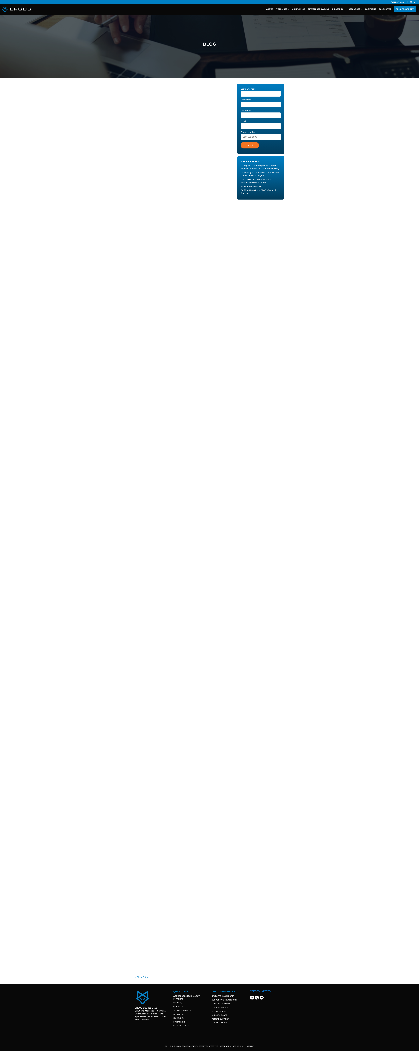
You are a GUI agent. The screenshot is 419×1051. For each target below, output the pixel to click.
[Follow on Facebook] (252, 998)
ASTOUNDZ (224, 1046)
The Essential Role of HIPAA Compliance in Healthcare (168, 953)
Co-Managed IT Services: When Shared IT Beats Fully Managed (173, 238)
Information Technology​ (146, 153)
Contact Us (385, 9)
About (269, 9)
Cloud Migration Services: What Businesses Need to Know (170, 326)
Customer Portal (221, 1007)
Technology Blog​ (182, 1010)
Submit (249, 145)
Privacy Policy (219, 1023)
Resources (354, 9)
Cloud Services (181, 1026)
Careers (177, 1003)
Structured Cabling (318, 9)
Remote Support (405, 9)
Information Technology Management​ (172, 153)
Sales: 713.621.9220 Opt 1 (223, 996)
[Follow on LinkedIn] (262, 998)
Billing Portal (219, 1011)
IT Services (281, 9)
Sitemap (250, 1046)
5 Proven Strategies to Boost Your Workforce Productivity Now (173, 865)
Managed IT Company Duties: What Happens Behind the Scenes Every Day (180, 149)
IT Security (178, 1018)
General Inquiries (221, 1004)
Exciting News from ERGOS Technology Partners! (165, 503)
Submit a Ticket (219, 1015)
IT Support (178, 1014)
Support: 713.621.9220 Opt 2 (224, 1000)
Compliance (298, 9)
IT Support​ (192, 153)
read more (143, 161)
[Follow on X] (257, 998)
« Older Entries (142, 977)
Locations (370, 9)
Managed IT (179, 1022)
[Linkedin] (414, 2)
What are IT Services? (149, 414)
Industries (337, 9)
